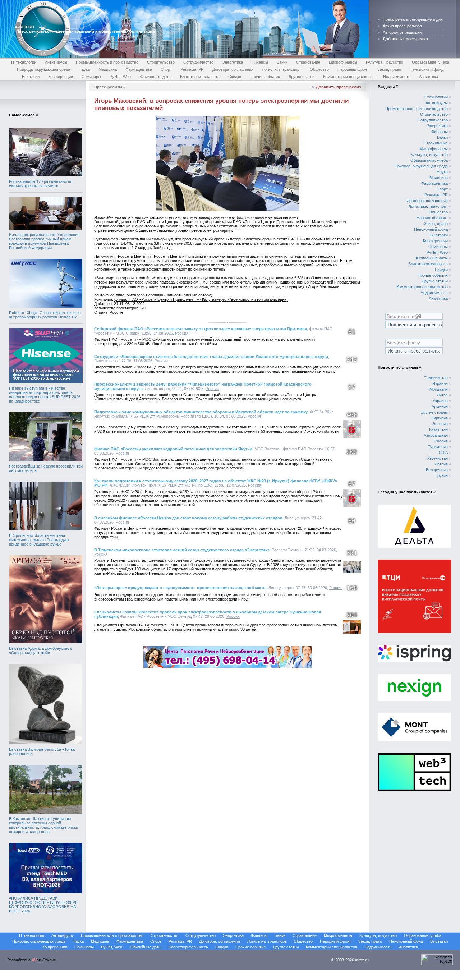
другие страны (434, 412)
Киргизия (440, 418)
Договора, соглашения (232, 69)
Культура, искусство (384, 62)
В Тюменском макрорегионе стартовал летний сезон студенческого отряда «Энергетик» (182, 550)
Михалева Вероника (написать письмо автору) (169, 295)
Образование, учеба (430, 62)
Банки (282, 62)
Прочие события (265, 76)
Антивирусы (56, 62)
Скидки (234, 76)
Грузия (442, 475)
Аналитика (428, 76)
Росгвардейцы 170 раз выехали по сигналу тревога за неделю (40, 183)
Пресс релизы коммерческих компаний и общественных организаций (85, 31)
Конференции (60, 76)
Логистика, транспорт (281, 69)
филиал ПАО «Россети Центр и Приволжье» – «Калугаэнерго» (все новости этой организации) (201, 299)
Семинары (91, 76)
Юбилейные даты (155, 76)
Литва (442, 395)
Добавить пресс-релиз (338, 87)
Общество (319, 69)
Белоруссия (437, 470)
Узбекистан (437, 458)
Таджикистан (436, 378)
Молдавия (438, 389)
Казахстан (438, 429)
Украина (440, 401)
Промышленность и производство (107, 62)
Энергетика (232, 62)
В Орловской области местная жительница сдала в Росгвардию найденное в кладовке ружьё (39, 539)
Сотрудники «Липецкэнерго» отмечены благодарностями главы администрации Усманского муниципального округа (211, 356)
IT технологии (23, 62)
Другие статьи (301, 76)
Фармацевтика (138, 69)
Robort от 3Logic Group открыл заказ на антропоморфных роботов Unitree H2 (45, 315)
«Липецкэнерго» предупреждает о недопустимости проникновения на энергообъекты (180, 587)
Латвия (441, 464)
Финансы (260, 62)
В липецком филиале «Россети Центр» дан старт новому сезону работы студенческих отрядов (188, 518)
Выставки (31, 76)
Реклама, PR (192, 69)
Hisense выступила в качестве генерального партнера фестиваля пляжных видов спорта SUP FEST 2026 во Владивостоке (44, 394)
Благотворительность (200, 76)
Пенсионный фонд (426, 69)
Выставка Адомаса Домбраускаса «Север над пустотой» (40, 650)
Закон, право (389, 69)
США (443, 452)
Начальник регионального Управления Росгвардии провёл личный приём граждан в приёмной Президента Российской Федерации (44, 241)
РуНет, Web (120, 76)
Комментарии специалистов (348, 76)
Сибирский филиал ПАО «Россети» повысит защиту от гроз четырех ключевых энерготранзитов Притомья (200, 329)
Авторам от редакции (402, 32)
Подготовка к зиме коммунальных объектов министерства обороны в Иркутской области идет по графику (201, 412)
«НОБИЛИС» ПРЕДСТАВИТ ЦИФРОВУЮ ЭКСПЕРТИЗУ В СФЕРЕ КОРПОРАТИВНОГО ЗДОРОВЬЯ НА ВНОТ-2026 (43, 904)
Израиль (440, 383)
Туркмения (438, 447)
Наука (84, 69)
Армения (440, 406)
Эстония (440, 424)
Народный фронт (353, 69)
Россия (116, 312)
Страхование (308, 62)
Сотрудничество (198, 62)
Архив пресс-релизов (402, 26)
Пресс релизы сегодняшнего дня (413, 19)
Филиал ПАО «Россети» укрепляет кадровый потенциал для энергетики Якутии (173, 449)
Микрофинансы (343, 62)
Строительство (161, 62)
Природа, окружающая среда (43, 69)
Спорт (166, 69)
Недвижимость (396, 76)
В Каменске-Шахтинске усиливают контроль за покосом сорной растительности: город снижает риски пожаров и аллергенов (43, 825)
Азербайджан (436, 435)
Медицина (107, 69)
